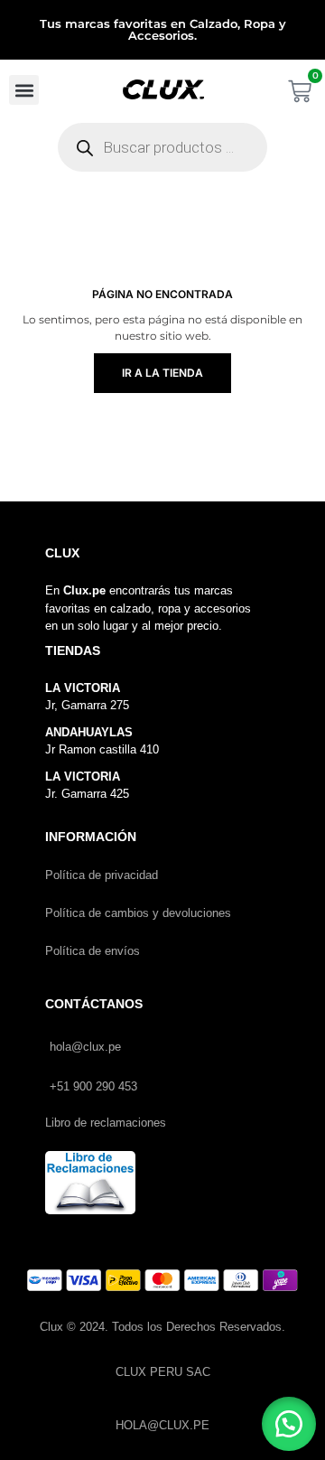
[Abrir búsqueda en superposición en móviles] (162, 147)
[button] (24, 90)
